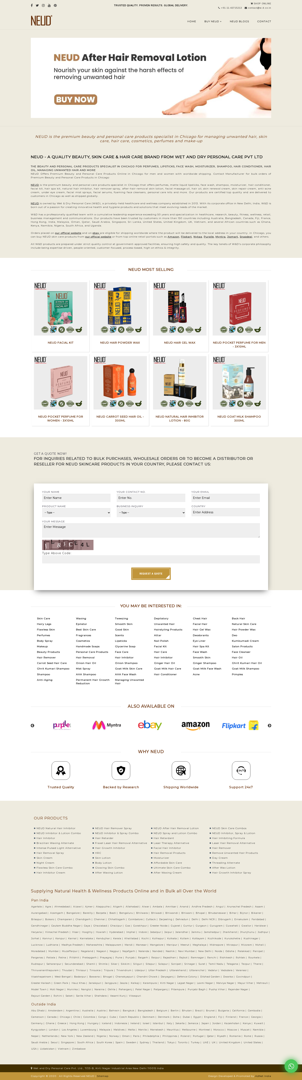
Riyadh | (223, 1036)
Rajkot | (184, 957)
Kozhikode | (216, 938)
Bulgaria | (225, 1010)
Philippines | (171, 1036)
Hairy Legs (44, 623)
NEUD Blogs (239, 21)
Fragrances (83, 635)
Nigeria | (102, 1036)
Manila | (143, 1029)
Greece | (63, 1023)
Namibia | (259, 1029)
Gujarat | (177, 925)
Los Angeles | (71, 1029)
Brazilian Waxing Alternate (55, 843)
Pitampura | (179, 989)
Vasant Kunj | (119, 995)
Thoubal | (68, 970)
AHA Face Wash (125, 674)
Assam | (260, 906)
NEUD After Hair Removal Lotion (176, 828)
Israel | (147, 1023)
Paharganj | (127, 989)
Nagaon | (103, 951)
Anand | (185, 906)
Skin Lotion (103, 857)
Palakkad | (245, 951)
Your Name (51, 491)
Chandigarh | (84, 919)
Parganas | (38, 957)
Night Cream (45, 862)
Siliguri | (139, 963)
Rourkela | (255, 957)
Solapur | (164, 963)
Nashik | (171, 951)
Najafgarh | (130, 951)
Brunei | (211, 1010)
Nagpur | (116, 951)
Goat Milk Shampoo (245, 668)
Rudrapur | (38, 963)
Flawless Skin (46, 629)
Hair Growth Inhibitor (110, 847)
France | (244, 1016)
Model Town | (40, 989)
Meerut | (186, 944)
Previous (32, 726)
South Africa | (86, 1042)
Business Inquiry (130, 506)
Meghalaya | (201, 944)
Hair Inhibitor (124, 657)
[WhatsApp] (291, 1070)
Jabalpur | (157, 932)
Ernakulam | (242, 919)
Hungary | (94, 1023)
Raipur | (156, 957)
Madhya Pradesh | (73, 944)
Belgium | (163, 1010)
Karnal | (73, 938)
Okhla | (113, 989)
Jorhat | (36, 938)
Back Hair (238, 618)
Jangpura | (112, 983)
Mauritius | (174, 1029)
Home (191, 21)
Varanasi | (242, 970)
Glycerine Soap (125, 646)
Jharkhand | (231, 932)
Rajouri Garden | (42, 995)
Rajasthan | (171, 957)
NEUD (35, 184)
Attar (157, 635)
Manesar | (142, 944)
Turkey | (196, 1042)
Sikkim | (126, 963)
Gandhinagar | (41, 925)
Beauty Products (48, 651)
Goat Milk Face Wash (207, 668)
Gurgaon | (202, 925)
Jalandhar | (183, 932)
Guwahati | (233, 925)
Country (198, 506)
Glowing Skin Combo (109, 867)
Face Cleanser (241, 651)
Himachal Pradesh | (58, 932)
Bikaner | (257, 913)
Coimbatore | (136, 919)
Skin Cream (45, 857)
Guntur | (189, 925)
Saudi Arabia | (40, 1042)
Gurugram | (217, 925)
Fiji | (221, 1016)
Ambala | (159, 906)
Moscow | (233, 1029)
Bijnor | (245, 913)
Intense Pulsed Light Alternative (59, 847)
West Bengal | (64, 976)
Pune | (120, 957)
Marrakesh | (158, 1029)
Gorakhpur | (141, 925)
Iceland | (108, 1023)
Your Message (53, 521)
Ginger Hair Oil (164, 663)
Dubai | (188, 1016)
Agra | (49, 906)
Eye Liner (199, 640)
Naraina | (101, 989)
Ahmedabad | (63, 906)
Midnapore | (218, 944)
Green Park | (62, 983)
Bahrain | (115, 1010)
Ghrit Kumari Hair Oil (247, 663)
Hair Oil (237, 657)
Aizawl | (78, 906)
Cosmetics (83, 640)
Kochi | (146, 938)
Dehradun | (183, 919)
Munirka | (73, 989)
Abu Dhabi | (39, 1010)
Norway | (115, 1036)
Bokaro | (51, 919)
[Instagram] (43, 5)
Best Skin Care (86, 629)
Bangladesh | (147, 1010)
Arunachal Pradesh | (240, 906)
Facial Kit (160, 646)
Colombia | (90, 1016)
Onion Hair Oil (86, 663)
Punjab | (131, 957)
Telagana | (234, 963)
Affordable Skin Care (168, 862)
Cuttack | (152, 919)
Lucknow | (38, 944)
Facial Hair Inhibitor (167, 847)
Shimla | (104, 963)
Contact (264, 21)
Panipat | (259, 951)
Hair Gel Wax (202, 629)
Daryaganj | (168, 976)
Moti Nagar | (58, 989)
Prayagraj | (107, 957)
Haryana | (37, 932)
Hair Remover (46, 657)
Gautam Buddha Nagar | (67, 925)
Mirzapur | (233, 944)
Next (269, 726)
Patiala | (52, 957)
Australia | (89, 1010)
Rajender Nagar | (239, 989)
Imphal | (132, 932)
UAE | (207, 1042)
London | (55, 1029)
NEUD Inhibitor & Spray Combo (117, 833)
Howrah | (102, 932)
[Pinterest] (55, 5)
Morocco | (219, 1029)
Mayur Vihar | (247, 983)
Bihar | (234, 913)
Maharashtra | (95, 944)
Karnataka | (88, 938)
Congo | (103, 1016)
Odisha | (231, 951)
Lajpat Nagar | (187, 983)
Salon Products (242, 646)
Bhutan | (188, 1010)
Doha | (177, 1016)
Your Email (200, 491)
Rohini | (59, 995)
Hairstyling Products (168, 629)
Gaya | (88, 925)
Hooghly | (88, 932)
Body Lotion (103, 862)
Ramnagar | (198, 957)
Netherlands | (51, 1036)
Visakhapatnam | (42, 976)
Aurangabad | (40, 913)
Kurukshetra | (234, 938)
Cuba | (114, 1016)
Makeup (42, 646)
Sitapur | (151, 963)
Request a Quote (151, 573)
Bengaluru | (127, 913)
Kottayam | (199, 938)
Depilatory (161, 618)
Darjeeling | (167, 919)
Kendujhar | (104, 938)
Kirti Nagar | (168, 983)
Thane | (258, 963)
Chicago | (66, 1016)
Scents (119, 635)
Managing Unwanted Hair (129, 681)
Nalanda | (145, 951)
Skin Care (43, 618)
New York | (68, 1036)
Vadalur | (214, 970)
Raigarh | (144, 957)
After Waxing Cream (168, 872)
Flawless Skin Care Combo (55, 867)
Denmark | (165, 1016)
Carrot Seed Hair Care (52, 663)
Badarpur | (81, 976)
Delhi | (196, 919)
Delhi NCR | (209, 919)
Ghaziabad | (101, 925)
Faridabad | (259, 919)
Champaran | (66, 919)
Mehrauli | (263, 983)
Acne (196, 674)
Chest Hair (200, 618)
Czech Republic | (130, 1016)
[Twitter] (37, 5)
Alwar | (147, 906)
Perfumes (43, 635)
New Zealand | (86, 1036)
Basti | (114, 913)
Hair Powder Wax (244, 629)
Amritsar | (172, 906)
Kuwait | (260, 1023)
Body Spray (45, 640)
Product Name (54, 506)
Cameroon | (38, 1016)
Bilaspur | (37, 919)
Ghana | (51, 1023)
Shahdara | (102, 995)
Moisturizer (161, 857)
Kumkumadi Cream (245, 640)
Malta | (132, 1029)
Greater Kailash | (42, 983)
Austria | (102, 1010)
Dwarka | (229, 976)
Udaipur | (141, 970)
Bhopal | (201, 913)
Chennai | (100, 919)
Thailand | (159, 1042)
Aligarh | (119, 906)
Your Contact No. (131, 491)
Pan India (39, 900)
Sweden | (132, 1042)
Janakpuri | (96, 983)
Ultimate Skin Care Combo (172, 867)
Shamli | (92, 963)
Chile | (78, 1016)
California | (239, 1010)
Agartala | (37, 906)
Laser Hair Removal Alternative (233, 843)
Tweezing (121, 618)
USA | (35, 1048)
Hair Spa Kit (201, 646)
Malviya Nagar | (226, 983)
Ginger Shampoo (204, 663)
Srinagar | (191, 963)
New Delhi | (206, 951)
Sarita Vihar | (85, 995)
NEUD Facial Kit (61, 342)
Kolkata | (173, 938)
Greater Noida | (160, 925)
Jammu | (197, 932)
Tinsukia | (96, 970)
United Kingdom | (231, 1042)
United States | (254, 1042)
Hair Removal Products (170, 852)
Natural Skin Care (244, 623)
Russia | (260, 1036)
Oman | (127, 1036)
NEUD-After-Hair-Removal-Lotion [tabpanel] (151, 78)
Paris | (137, 1036)
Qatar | (211, 1036)
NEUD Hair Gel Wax (180, 342)
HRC (98, 852)
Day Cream (220, 857)
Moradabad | (39, 951)
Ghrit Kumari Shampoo (53, 668)
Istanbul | (159, 1023)
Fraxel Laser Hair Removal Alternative (121, 843)
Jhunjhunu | (248, 932)
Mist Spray (83, 668)
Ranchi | (213, 957)
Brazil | (200, 1010)
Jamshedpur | (213, 932)
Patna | (64, 957)
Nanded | (158, 951)
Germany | (38, 1023)
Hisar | (76, 932)
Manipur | (173, 944)
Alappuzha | (104, 906)
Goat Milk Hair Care (167, 668)
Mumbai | (54, 951)
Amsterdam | (56, 1010)
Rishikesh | (227, 957)
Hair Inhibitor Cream (51, 872)
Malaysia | (106, 1029)
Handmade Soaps (88, 646)
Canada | (53, 1016)
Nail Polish (161, 640)
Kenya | (248, 1023)
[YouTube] (49, 5)
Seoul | (55, 1042)
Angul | (221, 906)
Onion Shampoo (126, 663)
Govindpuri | (244, 976)
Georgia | (257, 1016)
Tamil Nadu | (217, 963)
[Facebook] (32, 5)
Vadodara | (228, 970)
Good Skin (122, 629)
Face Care (121, 651)
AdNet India (263, 1076)
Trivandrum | (125, 970)
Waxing (81, 618)
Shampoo (43, 674)
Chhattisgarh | (118, 919)
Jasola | (125, 983)
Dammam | (150, 1016)
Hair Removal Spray (50, 852)
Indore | (144, 932)
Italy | (171, 1023)
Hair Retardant (164, 838)
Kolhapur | (159, 938)
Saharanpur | (55, 963)
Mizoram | (248, 944)
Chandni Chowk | (148, 976)
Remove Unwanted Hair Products (235, 852)
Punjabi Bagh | (198, 989)
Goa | (129, 925)
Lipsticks (121, 640)
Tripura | (110, 970)
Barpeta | (102, 913)
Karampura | (151, 983)
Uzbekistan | (48, 1048)
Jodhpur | (264, 932)
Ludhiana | (53, 944)
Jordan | (218, 1023)
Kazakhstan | (233, 1023)
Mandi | (130, 944)
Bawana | (95, 976)
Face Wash (200, 651)
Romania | (236, 1036)
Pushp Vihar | (218, 989)
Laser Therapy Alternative (171, 843)
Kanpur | (61, 938)
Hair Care (160, 651)
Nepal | (36, 1036)
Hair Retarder (104, 838)
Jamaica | (194, 1023)
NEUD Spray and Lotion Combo (175, 833)
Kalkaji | (136, 983)
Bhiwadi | (158, 913)
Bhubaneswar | (218, 913)
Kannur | (49, 938)
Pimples (237, 674)
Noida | (220, 951)
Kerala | (118, 938)
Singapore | (68, 1042)
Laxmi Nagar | (206, 983)
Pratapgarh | (90, 957)
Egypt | (198, 1016)
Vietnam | (64, 1048)
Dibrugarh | (226, 919)
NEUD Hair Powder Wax (120, 342)
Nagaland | (88, 951)
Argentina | (73, 1010)
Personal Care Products (92, 651)
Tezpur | (246, 963)
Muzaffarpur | (71, 951)
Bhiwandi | (173, 913)
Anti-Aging (45, 679)
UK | (215, 1042)
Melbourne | (190, 1029)
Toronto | (184, 1042)
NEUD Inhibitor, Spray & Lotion (233, 833)
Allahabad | (133, 906)
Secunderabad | (75, 963)
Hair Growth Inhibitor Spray (231, 872)
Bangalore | (74, 913)
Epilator (81, 623)
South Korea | (106, 1042)
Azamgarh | (58, 913)
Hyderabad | (117, 932)
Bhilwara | (143, 913)
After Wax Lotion (223, 867)
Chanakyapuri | (126, 976)
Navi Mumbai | (187, 951)
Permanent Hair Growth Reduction (93, 681)
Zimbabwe (79, 1048)
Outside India (43, 1004)
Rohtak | (242, 957)
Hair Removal (85, 657)
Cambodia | (255, 1010)
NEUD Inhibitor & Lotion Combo (59, 833)
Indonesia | (122, 1023)
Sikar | (115, 963)
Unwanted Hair (164, 623)
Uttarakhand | (178, 970)
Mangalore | (158, 944)
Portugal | (199, 1036)
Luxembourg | (89, 1029)
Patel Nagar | (144, 989)
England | (211, 1016)
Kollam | (185, 938)
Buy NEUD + (213, 21)
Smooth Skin (124, 623)
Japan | (207, 1023)
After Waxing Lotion (109, 872)
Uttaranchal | (198, 970)
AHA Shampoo (86, 674)
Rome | (249, 1036)
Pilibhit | (75, 957)
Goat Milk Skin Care (128, 668)
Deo (234, 635)
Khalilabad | (132, 938)
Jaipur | (169, 932)
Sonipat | (177, 963)
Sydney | (146, 1042)
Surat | (203, 963)
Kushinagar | (252, 938)
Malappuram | (115, 944)
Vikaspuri (135, 995)
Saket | (70, 995)
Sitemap (102, 1076)
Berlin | (176, 1010)
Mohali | (260, 944)
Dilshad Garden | (211, 976)
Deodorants (201, 635)
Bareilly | (89, 913)
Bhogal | (109, 976)
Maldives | (120, 1029)
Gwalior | (248, 925)
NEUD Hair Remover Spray (113, 828)
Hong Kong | (78, 1023)
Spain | (120, 1042)
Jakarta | (181, 1023)
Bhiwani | (188, 913)
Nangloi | (87, 989)
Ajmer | (90, 906)
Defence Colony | (188, 976)
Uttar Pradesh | (158, 970)
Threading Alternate (226, 862)
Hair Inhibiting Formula (228, 838)
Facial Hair (200, 623)
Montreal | (206, 1029)
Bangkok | (130, 1010)
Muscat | (246, 1029)
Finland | (232, 1016)
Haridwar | (262, 925)
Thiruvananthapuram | (46, 970)
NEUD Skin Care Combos (229, 828)
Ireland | (136, 1023)
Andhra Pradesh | (203, 906)
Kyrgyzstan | (39, 1029)
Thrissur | (82, 970)
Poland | (186, 1036)
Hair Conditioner (165, 674)
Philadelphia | (152, 1036)
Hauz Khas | (80, 983)
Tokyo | (172, 1042)
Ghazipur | (117, 925)
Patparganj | (162, 989)
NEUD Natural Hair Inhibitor (56, 828)
